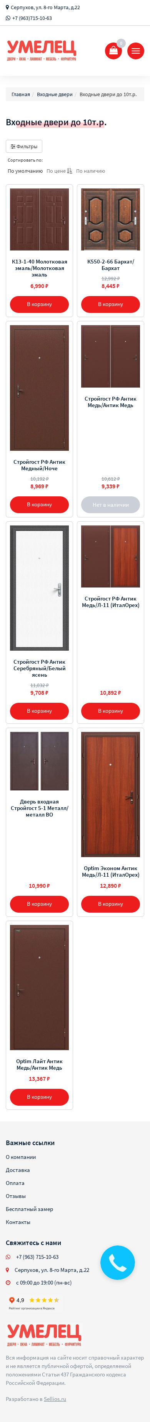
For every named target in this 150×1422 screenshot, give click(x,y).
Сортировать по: (25, 160)
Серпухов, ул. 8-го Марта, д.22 (45, 7)
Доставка (18, 1169)
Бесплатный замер (29, 1209)
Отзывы (16, 1195)
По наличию (90, 170)
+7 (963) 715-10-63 (37, 1256)
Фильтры (26, 146)
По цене (57, 170)
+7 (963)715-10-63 (32, 18)
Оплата (15, 1182)
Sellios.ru (55, 1398)
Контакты (18, 1222)
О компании (21, 1156)
